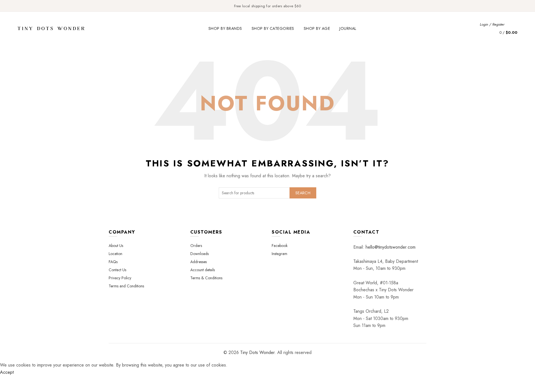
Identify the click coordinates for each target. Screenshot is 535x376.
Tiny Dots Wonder (257, 352)
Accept (7, 372)
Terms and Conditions (126, 286)
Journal (347, 28)
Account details (202, 270)
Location (115, 253)
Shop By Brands (225, 28)
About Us (116, 245)
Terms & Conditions (206, 278)
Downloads (199, 253)
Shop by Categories (273, 28)
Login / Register (492, 24)
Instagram (279, 253)
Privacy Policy (120, 278)
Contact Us (117, 270)
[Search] (513, 24)
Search (302, 193)
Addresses (198, 262)
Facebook (280, 245)
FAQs (113, 262)
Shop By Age (317, 28)
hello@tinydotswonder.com (390, 247)
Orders (196, 245)
